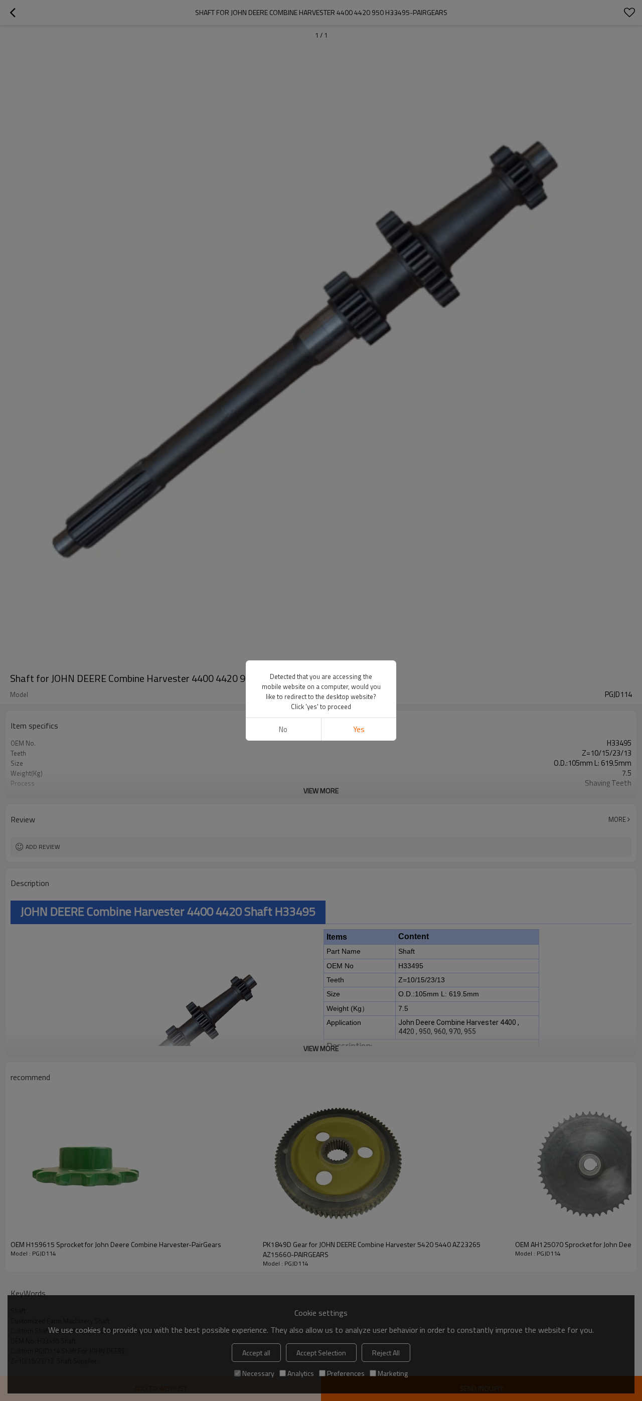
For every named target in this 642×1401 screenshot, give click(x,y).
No (283, 729)
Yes (359, 729)
